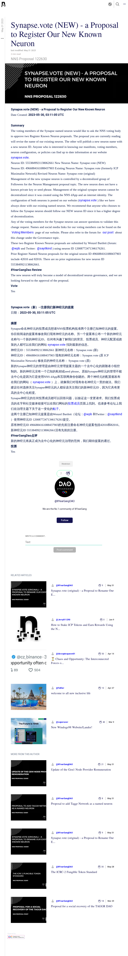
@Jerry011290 (63, 620)
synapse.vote (20, 157)
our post (108, 232)
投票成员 (74, 403)
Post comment (65, 550)
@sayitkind (44, 248)
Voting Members (23, 232)
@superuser (62, 722)
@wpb (16, 248)
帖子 (56, 409)
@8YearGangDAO (65, 501)
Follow (64, 520)
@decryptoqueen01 (65, 654)
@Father (60, 688)
